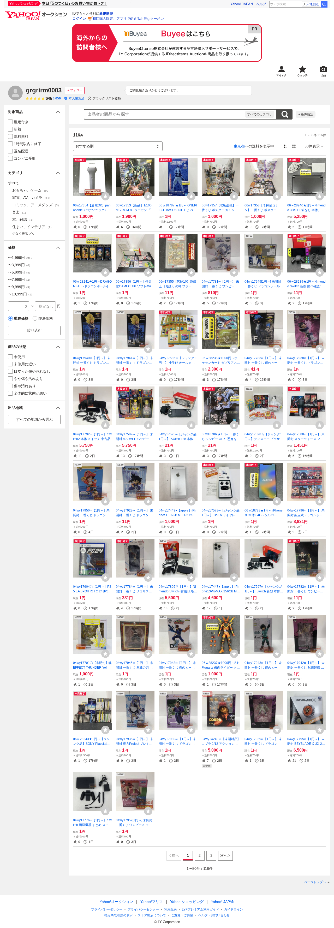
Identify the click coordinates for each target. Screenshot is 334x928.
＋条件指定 (305, 114)
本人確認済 (76, 98)
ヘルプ (261, 4)
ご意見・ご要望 (182, 915)
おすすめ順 (84, 146)
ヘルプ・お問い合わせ (214, 915)
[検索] (324, 4)
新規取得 (106, 13)
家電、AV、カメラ (32, 197)
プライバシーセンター (143, 909)
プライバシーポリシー (106, 909)
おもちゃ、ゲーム (31, 190)
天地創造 (312, 4)
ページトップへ (315, 882)
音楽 (19, 212)
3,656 (57, 98)
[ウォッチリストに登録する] (105, 196)
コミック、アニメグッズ (36, 205)
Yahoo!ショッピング (187, 902)
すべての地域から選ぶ (34, 419)
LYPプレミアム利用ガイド (200, 909)
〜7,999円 (20, 279)
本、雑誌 (23, 219)
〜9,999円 (20, 287)
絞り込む (34, 330)
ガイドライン (233, 909)
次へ (224, 855)
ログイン (79, 19)
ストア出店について (152, 915)
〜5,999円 (20, 272)
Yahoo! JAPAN (241, 4)
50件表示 (312, 146)
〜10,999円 (21, 294)
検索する (285, 114)
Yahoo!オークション (116, 902)
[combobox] (164, 114)
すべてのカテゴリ (259, 114)
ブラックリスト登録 (107, 98)
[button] (34, 112)
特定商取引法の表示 (118, 915)
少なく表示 (20, 233)
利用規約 (170, 909)
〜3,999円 (20, 265)
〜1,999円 (20, 257)
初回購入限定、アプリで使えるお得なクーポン (128, 19)
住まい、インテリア (32, 227)
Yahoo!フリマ (151, 902)
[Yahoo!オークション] (37, 12)
